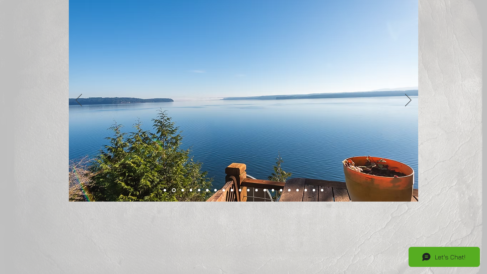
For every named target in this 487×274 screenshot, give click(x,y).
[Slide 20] (322, 190)
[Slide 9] (240, 190)
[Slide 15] (289, 190)
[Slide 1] (165, 190)
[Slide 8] (223, 190)
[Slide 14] (281, 190)
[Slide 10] (248, 190)
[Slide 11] (256, 190)
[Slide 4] (191, 190)
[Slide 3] (182, 190)
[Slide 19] (314, 190)
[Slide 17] (297, 190)
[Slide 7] (215, 190)
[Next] (408, 100)
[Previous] (79, 100)
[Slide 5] (199, 190)
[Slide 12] (264, 190)
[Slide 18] (305, 190)
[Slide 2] (174, 190)
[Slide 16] (232, 190)
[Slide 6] (207, 190)
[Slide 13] (273, 190)
